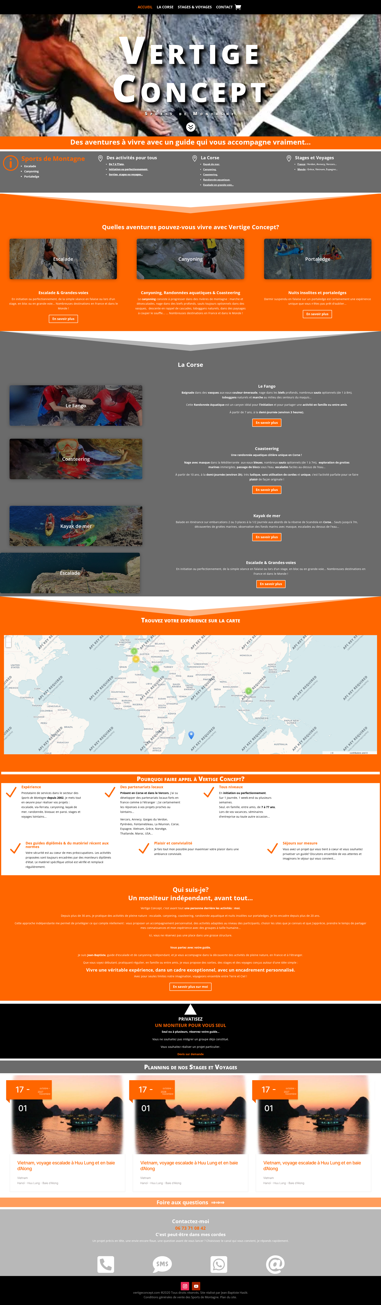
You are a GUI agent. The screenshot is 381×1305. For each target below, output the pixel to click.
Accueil (145, 7)
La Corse (165, 7)
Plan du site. (228, 1297)
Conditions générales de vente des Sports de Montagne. (181, 1297)
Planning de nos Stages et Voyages (190, 1067)
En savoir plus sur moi (190, 986)
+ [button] (9, 640)
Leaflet (326, 752)
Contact (224, 7)
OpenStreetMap (341, 752)
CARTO (372, 752)
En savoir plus (63, 319)
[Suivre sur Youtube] (196, 1286)
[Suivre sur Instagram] (185, 1286)
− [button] (9, 645)
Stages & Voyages (195, 7)
